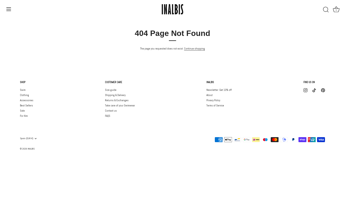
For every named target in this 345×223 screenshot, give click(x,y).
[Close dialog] (229, 82)
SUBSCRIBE (202, 135)
